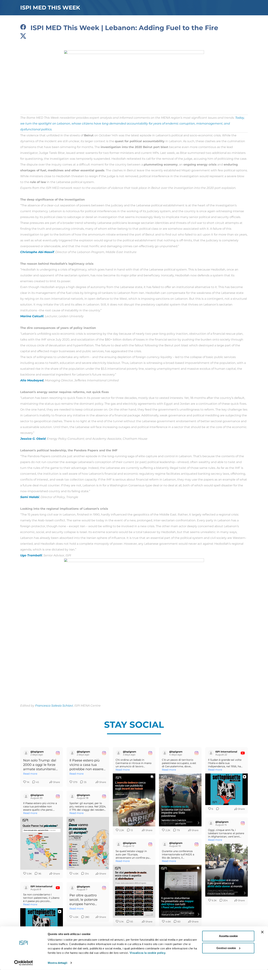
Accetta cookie (228, 936)
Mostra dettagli (57, 962)
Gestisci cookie (226, 947)
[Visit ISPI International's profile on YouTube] (211, 753)
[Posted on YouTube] (242, 753)
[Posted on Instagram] (58, 753)
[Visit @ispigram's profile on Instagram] (26, 753)
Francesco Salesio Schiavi (54, 705)
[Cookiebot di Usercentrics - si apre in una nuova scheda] (24, 963)
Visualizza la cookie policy (148, 952)
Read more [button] (30, 773)
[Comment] (216, 809)
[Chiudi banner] (262, 932)
